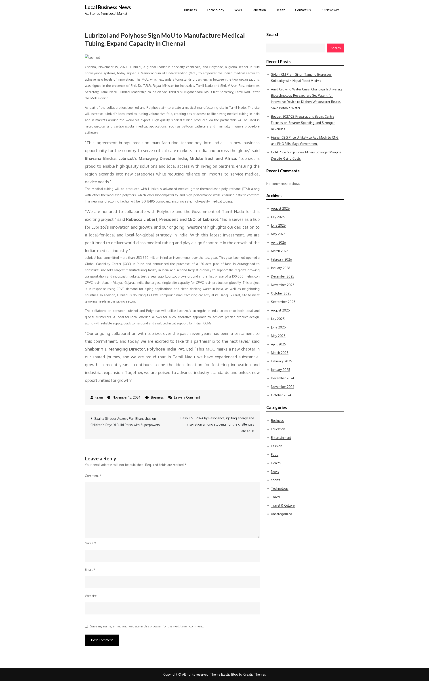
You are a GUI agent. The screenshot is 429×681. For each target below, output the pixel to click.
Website (91, 596)
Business (190, 10)
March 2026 (279, 251)
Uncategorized (281, 514)
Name (90, 543)
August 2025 (280, 310)
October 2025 (281, 293)
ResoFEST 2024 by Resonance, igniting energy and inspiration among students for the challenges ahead (217, 424)
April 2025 (278, 344)
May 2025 (278, 336)
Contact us (303, 10)
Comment (93, 476)
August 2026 (280, 208)
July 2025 (278, 319)
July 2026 (278, 217)
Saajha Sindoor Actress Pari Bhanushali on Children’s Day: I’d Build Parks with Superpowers (125, 422)
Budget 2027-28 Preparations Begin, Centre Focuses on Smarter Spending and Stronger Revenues (303, 123)
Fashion (276, 446)
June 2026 (278, 225)
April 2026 (278, 242)
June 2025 (278, 327)
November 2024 (282, 387)
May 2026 (278, 234)
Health (280, 10)
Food (274, 454)
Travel (275, 497)
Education (259, 10)
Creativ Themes (254, 674)
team (99, 397)
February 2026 (281, 259)
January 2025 (280, 370)
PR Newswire (330, 10)
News (238, 10)
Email (90, 569)
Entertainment (281, 437)
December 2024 (282, 378)
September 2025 (283, 302)
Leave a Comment (187, 397)
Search (273, 34)
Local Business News (108, 7)
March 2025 (279, 353)
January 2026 (280, 268)
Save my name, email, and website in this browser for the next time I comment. (147, 626)
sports (275, 480)
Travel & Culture (283, 505)
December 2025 (282, 276)
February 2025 (281, 361)
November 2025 (282, 285)
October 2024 (281, 395)
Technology (215, 10)
